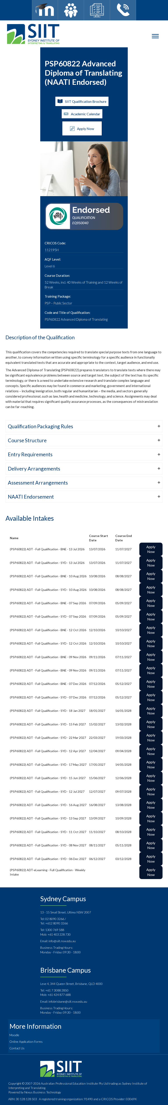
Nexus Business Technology (42, 1092)
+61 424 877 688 (59, 995)
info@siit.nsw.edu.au (62, 941)
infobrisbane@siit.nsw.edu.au (68, 1001)
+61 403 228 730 (59, 934)
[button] (84, 426)
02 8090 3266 (55, 919)
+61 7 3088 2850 (56, 990)
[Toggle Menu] (155, 36)
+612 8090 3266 (56, 923)
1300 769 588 (54, 930)
